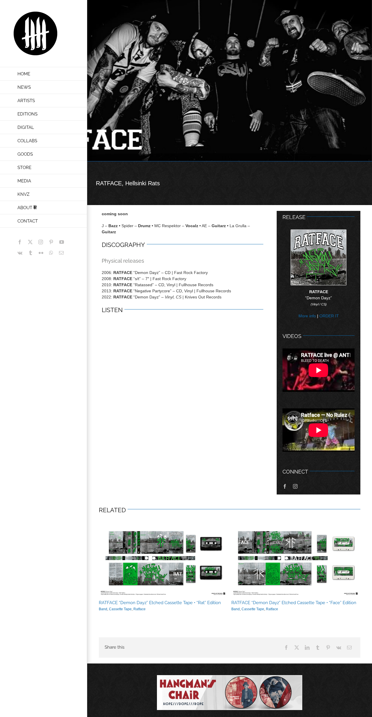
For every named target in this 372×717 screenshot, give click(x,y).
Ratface (139, 609)
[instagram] (295, 486)
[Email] (349, 647)
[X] (296, 647)
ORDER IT (329, 316)
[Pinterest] (328, 647)
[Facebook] (286, 647)
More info (307, 316)
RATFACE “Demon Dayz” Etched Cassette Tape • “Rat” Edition (163, 560)
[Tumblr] (317, 647)
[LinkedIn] (307, 647)
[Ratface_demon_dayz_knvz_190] (318, 231)
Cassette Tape (120, 609)
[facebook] (284, 486)
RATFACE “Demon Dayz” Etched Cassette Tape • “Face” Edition (296, 560)
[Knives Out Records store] (229, 692)
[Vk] (338, 647)
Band (103, 609)
